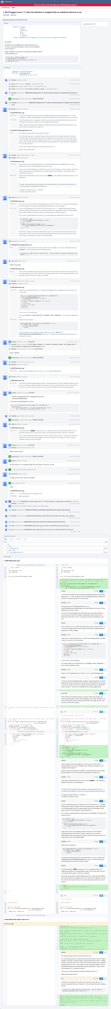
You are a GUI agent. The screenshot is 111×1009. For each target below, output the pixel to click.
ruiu (22, 32)
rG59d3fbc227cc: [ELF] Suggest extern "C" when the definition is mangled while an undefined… (43, 37)
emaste (42, 89)
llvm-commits (29, 89)
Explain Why (21, 503)
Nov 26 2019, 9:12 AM (74, 518)
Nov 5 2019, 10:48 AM (74, 456)
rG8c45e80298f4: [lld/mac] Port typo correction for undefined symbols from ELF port (46, 525)
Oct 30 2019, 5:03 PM (75, 95)
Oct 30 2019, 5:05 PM (75, 104)
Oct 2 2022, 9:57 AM (75, 521)
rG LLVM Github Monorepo (26, 71)
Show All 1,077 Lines (30, 915)
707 (13, 271)
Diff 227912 (31, 392)
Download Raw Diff (90, 24)
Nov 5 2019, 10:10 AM (74, 420)
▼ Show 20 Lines (41, 565)
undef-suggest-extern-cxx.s (17, 552)
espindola (24, 35)
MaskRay (11, 20)
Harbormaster (15, 98)
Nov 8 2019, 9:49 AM (75, 503)
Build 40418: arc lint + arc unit (29, 75)
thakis (22, 34)
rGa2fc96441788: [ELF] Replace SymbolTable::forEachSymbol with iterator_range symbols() (49, 516)
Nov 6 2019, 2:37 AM (72, 474)
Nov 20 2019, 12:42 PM (74, 512)
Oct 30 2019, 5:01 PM (75, 80)
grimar (23, 28)
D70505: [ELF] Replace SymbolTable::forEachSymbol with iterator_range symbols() (47, 510)
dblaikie (23, 27)
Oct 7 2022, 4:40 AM (75, 531)
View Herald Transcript (37, 84)
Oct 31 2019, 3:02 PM (75, 357)
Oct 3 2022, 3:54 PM (75, 525)
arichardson (36, 89)
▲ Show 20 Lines (21, 731)
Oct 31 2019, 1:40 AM (75, 241)
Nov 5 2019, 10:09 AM (72, 392)
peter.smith (24, 30)
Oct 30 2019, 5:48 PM (75, 197)
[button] (101, 591)
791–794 (14, 119)
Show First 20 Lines (21, 565)
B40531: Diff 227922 (38, 456)
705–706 (14, 115)
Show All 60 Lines (31, 731)
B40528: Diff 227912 (38, 420)
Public (14, 15)
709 (13, 493)
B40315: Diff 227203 (38, 98)
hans (12, 529)
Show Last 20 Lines (40, 915)
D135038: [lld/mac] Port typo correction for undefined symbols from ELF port (44, 521)
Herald (13, 84)
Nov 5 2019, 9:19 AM (75, 376)
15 (12, 133)
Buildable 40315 (25, 73)
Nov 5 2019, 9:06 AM (75, 362)
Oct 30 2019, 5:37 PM (75, 155)
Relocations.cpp (14, 548)
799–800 (14, 496)
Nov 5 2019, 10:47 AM (72, 445)
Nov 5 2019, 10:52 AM (72, 460)
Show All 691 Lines (31, 565)
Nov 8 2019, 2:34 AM (72, 483)
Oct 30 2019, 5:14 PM (75, 109)
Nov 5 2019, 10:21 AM (74, 424)
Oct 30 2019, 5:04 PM (75, 98)
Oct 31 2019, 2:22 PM (75, 281)
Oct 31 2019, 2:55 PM (72, 341)
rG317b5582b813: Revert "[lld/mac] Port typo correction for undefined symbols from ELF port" (48, 529)
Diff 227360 (31, 341)
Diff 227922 (31, 445)
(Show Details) (39, 349)
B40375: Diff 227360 (38, 357)
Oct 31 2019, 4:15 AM (72, 261)
